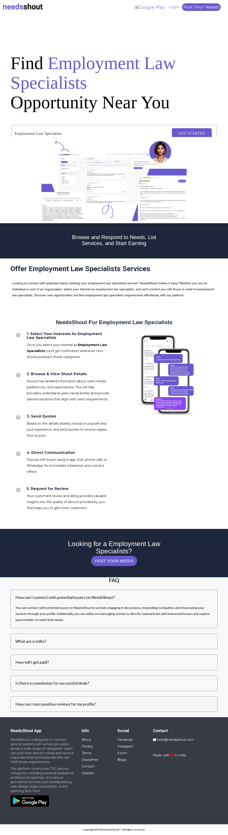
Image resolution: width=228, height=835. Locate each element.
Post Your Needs (201, 7)
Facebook (125, 740)
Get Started (192, 133)
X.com (122, 753)
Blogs (121, 760)
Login (174, 7)
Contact (88, 766)
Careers (88, 773)
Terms (86, 753)
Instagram (125, 746)
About (86, 740)
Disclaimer (90, 760)
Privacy (87, 746)
